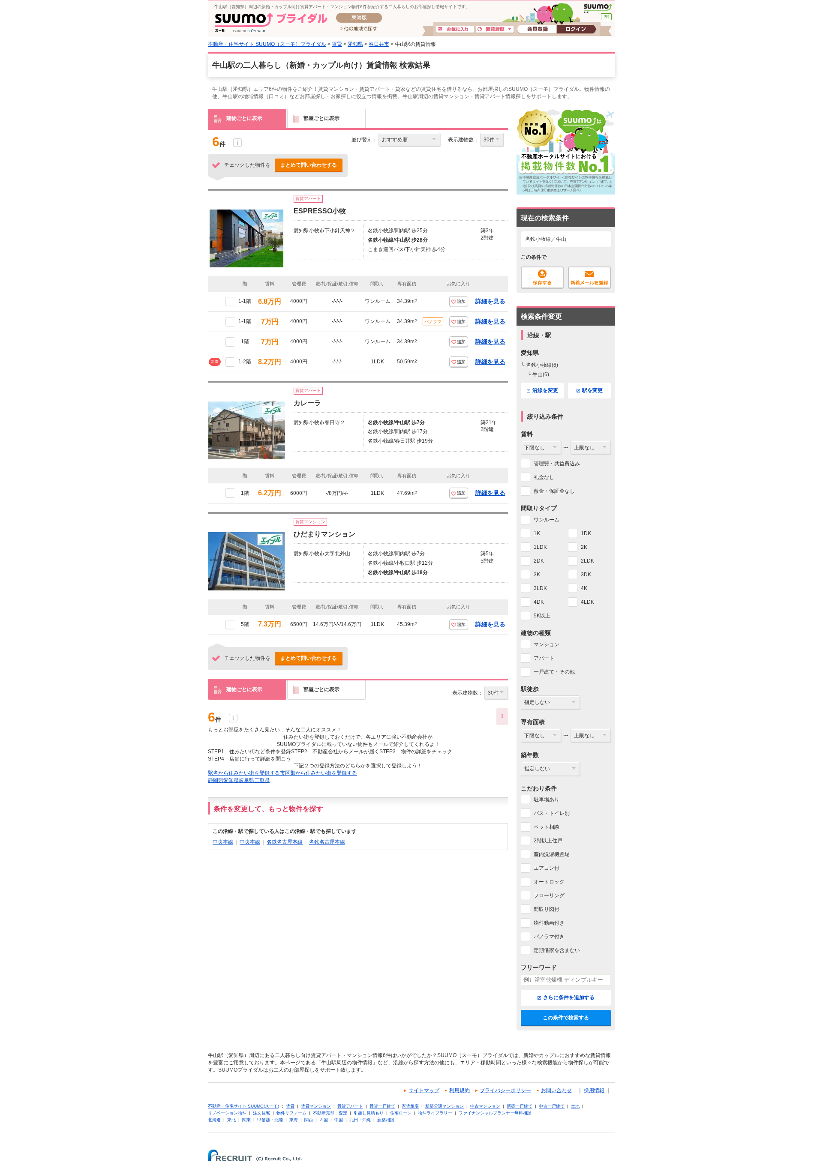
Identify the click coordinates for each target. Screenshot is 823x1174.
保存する (542, 278)
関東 (246, 1119)
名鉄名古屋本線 (285, 842)
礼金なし (544, 477)
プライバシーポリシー (505, 1090)
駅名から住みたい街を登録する (244, 773)
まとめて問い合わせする (308, 165)
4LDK (587, 602)
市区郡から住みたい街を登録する (318, 773)
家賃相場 (410, 1106)
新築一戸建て (519, 1106)
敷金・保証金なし (554, 491)
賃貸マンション (316, 1106)
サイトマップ (423, 1090)
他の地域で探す (358, 29)
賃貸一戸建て (382, 1106)
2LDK (587, 561)
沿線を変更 (545, 390)
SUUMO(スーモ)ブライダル (271, 22)
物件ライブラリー (435, 1113)
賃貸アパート (350, 1106)
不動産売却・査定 (330, 1113)
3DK (586, 575)
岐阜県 (246, 780)
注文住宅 (261, 1113)
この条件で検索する (566, 1018)
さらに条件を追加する (569, 997)
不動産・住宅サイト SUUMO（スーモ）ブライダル (267, 44)
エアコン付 (546, 868)
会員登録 (536, 29)
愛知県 (355, 44)
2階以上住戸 (548, 841)
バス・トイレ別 (552, 813)
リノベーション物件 (227, 1113)
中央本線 (223, 842)
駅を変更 (592, 390)
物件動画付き (549, 923)
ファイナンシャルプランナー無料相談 (495, 1113)
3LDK (540, 588)
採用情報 (594, 1090)
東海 (293, 1119)
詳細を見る (490, 301)
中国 (338, 1119)
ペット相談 (546, 827)
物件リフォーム (291, 1113)
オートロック (549, 882)
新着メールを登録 (589, 278)
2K (584, 547)
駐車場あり (546, 800)
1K (537, 533)
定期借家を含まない (557, 950)
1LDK (540, 547)
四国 (323, 1119)
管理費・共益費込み (557, 464)
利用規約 (459, 1090)
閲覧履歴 (495, 29)
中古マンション (485, 1106)
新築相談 (385, 1119)
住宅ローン (401, 1113)
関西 (308, 1119)
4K (584, 588)
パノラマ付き (549, 937)
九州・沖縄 (360, 1119)
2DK (539, 561)
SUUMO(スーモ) (597, 8)
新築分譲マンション (444, 1106)
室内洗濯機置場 (552, 854)
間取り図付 (546, 909)
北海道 (214, 1119)
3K (537, 575)
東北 (231, 1119)
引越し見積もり (369, 1113)
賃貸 (337, 44)
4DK (539, 602)
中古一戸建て (552, 1106)
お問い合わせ (556, 1090)
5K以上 (542, 616)
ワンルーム (546, 520)
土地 (575, 1106)
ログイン (576, 29)
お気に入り (455, 29)
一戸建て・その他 (554, 672)
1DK (586, 533)
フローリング (549, 895)
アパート (544, 658)
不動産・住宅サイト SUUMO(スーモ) (243, 1106)
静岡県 (215, 780)
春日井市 (379, 44)
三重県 (262, 780)
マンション (546, 644)
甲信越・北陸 (270, 1119)
